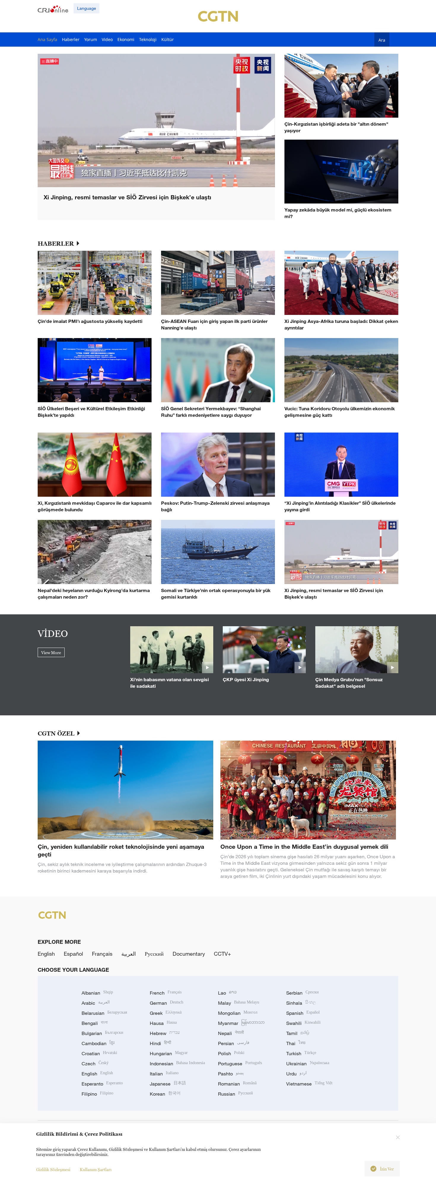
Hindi (160, 1043)
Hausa (163, 1023)
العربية (128, 953)
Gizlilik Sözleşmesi (53, 1169)
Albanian (97, 993)
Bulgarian (102, 1033)
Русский (154, 953)
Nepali (231, 1033)
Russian (235, 1094)
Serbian (302, 993)
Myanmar (241, 1023)
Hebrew (165, 1033)
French (166, 993)
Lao (227, 993)
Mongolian (237, 1013)
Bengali (95, 1023)
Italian (164, 1074)
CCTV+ (222, 953)
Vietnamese (309, 1084)
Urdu (296, 1074)
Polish (231, 1053)
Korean (165, 1094)
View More (51, 652)
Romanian (237, 1084)
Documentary (189, 953)
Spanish (303, 1013)
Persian (233, 1043)
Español (73, 953)
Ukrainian (307, 1063)
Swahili (303, 1023)
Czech (95, 1063)
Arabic (96, 1003)
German (166, 1003)
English (46, 953)
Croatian (99, 1053)
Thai (295, 1043)
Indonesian (177, 1063)
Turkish (301, 1053)
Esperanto (102, 1084)
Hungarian (169, 1053)
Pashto (231, 1074)
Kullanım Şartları (96, 1169)
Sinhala (301, 1003)
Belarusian (104, 1013)
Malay (238, 1003)
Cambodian (98, 1043)
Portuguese (240, 1063)
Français (102, 953)
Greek (166, 1013)
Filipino (97, 1094)
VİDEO (53, 633)
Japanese (168, 1084)
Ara (381, 39)
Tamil (297, 1033)
